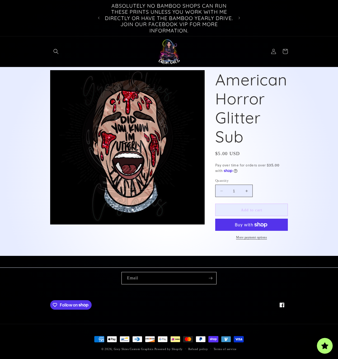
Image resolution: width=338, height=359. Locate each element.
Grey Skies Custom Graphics (133, 349)
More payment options (251, 237)
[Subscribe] (210, 278)
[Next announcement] (239, 18)
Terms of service (225, 348)
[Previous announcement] (99, 18)
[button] (56, 51)
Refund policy (198, 348)
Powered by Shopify (168, 349)
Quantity (222, 181)
